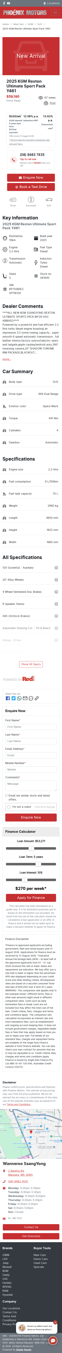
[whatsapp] (19, 698)
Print (53, 103)
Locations (53, 3)
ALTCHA (51, 807)
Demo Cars (41, 1259)
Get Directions (31, 1236)
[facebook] (7, 698)
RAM (5, 1291)
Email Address (14, 749)
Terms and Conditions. (19, 1104)
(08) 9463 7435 (18, 1181)
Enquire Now (31, 817)
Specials (39, 1267)
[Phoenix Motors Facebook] (4, 3)
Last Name (12, 734)
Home (5, 24)
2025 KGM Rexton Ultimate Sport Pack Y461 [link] (26, 29)
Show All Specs (31, 664)
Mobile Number (15, 763)
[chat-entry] (52, 1340)
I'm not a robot (21, 807)
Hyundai (7, 1295)
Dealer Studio (23, 1350)
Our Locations (11, 1308)
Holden (6, 1283)
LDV (5, 1259)
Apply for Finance (31, 898)
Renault (7, 1267)
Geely (6, 1275)
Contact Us (31, 1227)
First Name (12, 720)
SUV (39, 24)
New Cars (18, 24)
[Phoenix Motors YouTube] (9, 3)
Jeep (5, 1263)
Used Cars (40, 1263)
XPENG (6, 1287)
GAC (5, 1279)
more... (6, 359)
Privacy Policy (11, 1324)
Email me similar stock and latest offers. (29, 797)
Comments (12, 777)
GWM (5, 1255)
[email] (25, 698)
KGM (30, 24)
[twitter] (13, 698)
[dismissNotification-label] (55, 1322)
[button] (55, 12)
